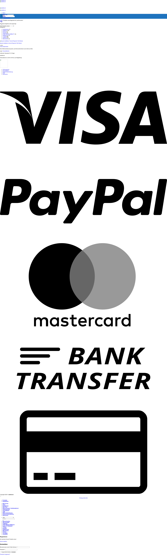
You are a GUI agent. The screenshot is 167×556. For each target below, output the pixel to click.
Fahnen (4, 31)
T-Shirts (4, 36)
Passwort (2, 549)
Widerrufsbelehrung (8, 513)
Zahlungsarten (6, 69)
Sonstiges (5, 533)
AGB (4, 73)
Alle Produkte (6, 522)
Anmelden (13, 552)
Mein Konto (5, 503)
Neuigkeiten (6, 505)
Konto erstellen (3, 541)
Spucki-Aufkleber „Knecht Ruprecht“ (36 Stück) (11, 43)
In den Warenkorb (4, 46)
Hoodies (5, 32)
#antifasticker (6, 29)
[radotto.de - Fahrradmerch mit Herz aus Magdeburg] (3, 1)
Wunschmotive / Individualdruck (11, 508)
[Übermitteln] (3, 520)
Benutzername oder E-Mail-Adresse (8, 547)
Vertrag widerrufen (83, 498)
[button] (4, 12)
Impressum (5, 74)
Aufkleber (5, 30)
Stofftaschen (5, 35)
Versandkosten (5, 51)
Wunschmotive (6, 17)
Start (1, 20)
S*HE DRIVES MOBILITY (9, 34)
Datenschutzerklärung (8, 71)
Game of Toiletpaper (8, 526)
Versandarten (6, 70)
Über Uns (5, 14)
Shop (4, 16)
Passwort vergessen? (5, 554)
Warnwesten (5, 38)
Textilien (4, 37)
